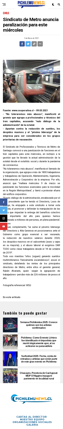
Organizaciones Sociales (32, 422)
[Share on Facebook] (22, 44)
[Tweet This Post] (28, 44)
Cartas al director (31, 416)
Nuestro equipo (32, 419)
